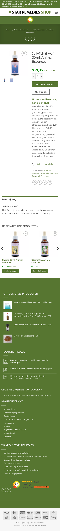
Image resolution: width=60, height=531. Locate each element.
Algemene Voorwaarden (15, 430)
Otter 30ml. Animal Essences (40, 261)
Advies (7, 426)
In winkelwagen (45, 84)
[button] (4, 12)
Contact (7, 437)
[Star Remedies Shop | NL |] (30, 12)
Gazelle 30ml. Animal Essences (12, 261)
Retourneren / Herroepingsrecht (18, 419)
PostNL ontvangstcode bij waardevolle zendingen (29, 361)
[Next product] (27, 39)
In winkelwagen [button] (10, 271)
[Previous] (6, 63)
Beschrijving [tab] (9, 199)
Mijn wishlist (9, 409)
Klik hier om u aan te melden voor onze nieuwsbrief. (27, 395)
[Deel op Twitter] (44, 182)
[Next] (23, 63)
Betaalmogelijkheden (14, 413)
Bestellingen (9, 416)
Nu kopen (41, 92)
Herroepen (9, 423)
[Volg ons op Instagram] (9, 490)
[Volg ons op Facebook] (4, 490)
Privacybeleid (10, 433)
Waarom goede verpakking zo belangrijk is (31, 369)
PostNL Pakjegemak (13, 474)
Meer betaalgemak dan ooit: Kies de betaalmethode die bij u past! (27, 377)
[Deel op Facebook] (39, 182)
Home (8, 30)
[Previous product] (33, 39)
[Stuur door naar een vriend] (49, 182)
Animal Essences (21, 30)
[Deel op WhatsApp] (34, 182)
